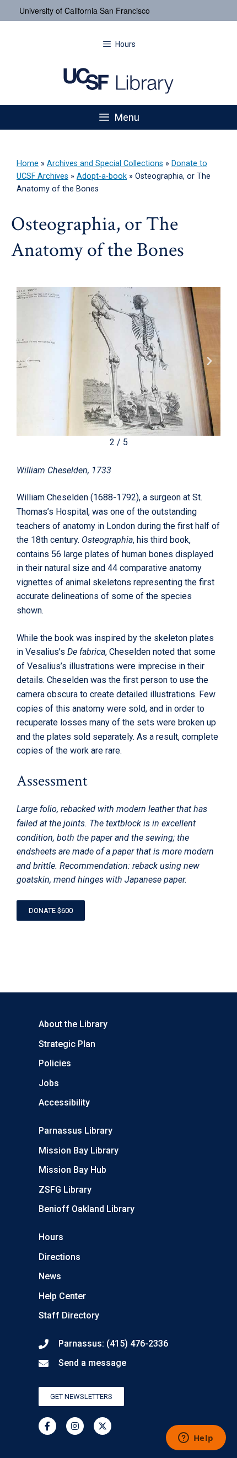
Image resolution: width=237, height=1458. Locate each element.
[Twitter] (102, 1426)
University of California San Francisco (84, 10)
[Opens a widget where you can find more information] (195, 1438)
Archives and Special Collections (105, 163)
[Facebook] (47, 1426)
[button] (27, 361)
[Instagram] (75, 1426)
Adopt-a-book (102, 176)
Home (28, 163)
